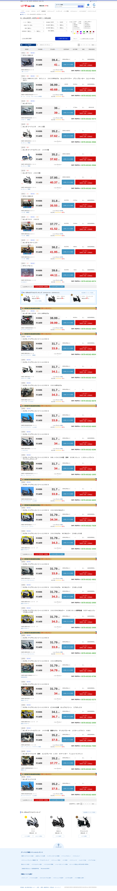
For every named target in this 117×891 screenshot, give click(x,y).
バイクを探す (27, 836)
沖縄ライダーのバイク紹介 (27, 856)
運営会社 (52, 887)
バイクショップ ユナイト (27, 526)
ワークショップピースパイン (27, 580)
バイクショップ (50, 11)
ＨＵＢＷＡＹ (24, 282)
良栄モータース (24, 700)
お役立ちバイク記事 (40, 856)
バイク (22, 11)
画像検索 (43, 11)
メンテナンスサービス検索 (53, 856)
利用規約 (22, 887)
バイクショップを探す (58, 877)
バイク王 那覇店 (25, 212)
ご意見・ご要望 (39, 887)
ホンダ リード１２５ (29, 779)
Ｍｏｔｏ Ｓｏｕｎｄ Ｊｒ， (28, 475)
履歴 (94, 7)
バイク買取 (66, 11)
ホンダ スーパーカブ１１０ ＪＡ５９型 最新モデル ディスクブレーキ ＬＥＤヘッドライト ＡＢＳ (56, 730)
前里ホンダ (23, 769)
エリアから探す (69, 877)
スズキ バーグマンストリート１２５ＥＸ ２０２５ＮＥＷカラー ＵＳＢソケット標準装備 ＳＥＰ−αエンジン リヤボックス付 (59, 611)
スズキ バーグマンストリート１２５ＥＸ (36, 339)
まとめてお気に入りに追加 (57, 286)
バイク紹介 (65, 860)
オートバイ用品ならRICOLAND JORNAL (79, 864)
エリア (38, 11)
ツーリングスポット (66, 856)
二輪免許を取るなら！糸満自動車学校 (30, 868)
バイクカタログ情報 (48, 864)
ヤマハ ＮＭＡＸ (28, 55)
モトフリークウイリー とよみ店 (29, 427)
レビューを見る (38, 300)
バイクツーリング (92, 11)
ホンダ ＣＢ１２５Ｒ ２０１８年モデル (36, 313)
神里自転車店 (24, 677)
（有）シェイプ (24, 71)
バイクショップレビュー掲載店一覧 (29, 860)
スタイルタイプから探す (45, 877)
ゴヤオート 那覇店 (25, 119)
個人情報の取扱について (30, 887)
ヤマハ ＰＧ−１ (28, 266)
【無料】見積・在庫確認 (85, 64)
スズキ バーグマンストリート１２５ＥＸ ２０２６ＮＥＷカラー (44, 510)
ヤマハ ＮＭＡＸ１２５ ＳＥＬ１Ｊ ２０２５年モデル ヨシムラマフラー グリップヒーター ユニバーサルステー (59, 79)
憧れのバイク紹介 (25, 864)
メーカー (28, 11)
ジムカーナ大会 (82, 860)
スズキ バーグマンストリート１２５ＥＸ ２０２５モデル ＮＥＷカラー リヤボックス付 (52, 533)
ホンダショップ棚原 (25, 142)
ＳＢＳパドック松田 (25, 378)
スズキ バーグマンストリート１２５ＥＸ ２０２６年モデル (42, 385)
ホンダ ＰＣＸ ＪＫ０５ (31, 219)
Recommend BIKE (45, 868)
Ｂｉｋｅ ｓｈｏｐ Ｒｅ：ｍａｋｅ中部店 (31, 96)
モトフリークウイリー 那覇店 (28, 355)
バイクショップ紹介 (55, 860)
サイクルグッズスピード (26, 329)
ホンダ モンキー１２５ (30, 242)
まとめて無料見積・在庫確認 (41, 286)
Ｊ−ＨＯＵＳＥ (24, 450)
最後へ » (94, 45)
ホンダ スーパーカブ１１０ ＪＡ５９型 (36, 150)
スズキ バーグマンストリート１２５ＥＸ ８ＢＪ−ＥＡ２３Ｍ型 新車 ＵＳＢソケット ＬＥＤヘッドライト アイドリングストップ (59, 458)
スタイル (33, 11)
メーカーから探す (33, 877)
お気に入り (88, 7)
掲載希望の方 (46, 887)
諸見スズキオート (25, 549)
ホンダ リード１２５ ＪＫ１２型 (34, 126)
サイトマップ (94, 1)
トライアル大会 (91, 860)
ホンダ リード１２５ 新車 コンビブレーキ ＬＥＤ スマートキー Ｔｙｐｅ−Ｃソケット (53, 754)
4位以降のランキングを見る (87, 292)
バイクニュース (73, 860)
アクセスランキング (44, 860)
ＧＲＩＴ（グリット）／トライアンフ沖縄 (31, 746)
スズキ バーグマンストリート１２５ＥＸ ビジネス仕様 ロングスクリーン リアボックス (52, 707)
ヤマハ (23, 52)
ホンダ (23, 101)
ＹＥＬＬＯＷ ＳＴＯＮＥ (27, 401)
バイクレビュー (73, 11)
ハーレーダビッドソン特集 (61, 864)
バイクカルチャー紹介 (37, 864)
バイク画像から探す (79, 877)
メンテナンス (59, 11)
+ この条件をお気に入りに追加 (87, 38)
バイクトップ (24, 877)
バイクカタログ (82, 11)
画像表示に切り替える (45, 44)
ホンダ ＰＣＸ (27, 103)
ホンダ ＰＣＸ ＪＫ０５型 (31, 173)
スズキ (23, 336)
